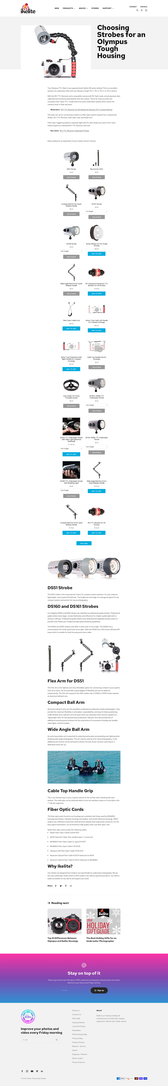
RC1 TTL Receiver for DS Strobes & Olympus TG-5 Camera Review (86, 109)
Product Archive (78, 1042)
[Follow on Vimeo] (37, 1071)
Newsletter (76, 1030)
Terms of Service (78, 1062)
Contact (133, 6)
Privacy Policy (77, 1038)
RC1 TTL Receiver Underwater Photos (74, 131)
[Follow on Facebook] (22, 1071)
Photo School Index (79, 1034)
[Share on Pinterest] (66, 886)
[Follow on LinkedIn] (42, 1071)
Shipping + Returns (79, 1054)
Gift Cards (76, 1018)
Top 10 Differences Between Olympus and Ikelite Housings (63, 940)
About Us (76, 1010)
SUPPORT (107, 8)
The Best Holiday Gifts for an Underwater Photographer (101, 940)
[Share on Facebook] (56, 886)
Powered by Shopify (39, 1078)
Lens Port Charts (78, 1026)
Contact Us (76, 1014)
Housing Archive (78, 1022)
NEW (57, 8)
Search (74, 1050)
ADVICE (82, 8)
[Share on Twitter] (61, 886)
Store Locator (77, 1058)
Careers (143, 6)
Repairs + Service (79, 1046)
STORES (95, 8)
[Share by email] (71, 886)
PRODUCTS (68, 8)
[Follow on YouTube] (32, 1071)
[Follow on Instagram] (27, 1071)
